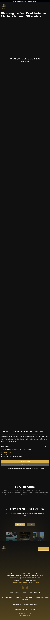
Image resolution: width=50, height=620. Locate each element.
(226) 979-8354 (7, 452)
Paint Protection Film (7, 597)
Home (11, 592)
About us (17, 592)
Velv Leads (27, 615)
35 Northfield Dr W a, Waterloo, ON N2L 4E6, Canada (25, 582)
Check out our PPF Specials (10, 356)
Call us (31, 524)
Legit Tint (14, 88)
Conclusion (9, 151)
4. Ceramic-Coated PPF (11, 139)
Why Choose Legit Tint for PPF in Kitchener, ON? (19, 145)
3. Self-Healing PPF (10, 135)
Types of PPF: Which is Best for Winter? (16, 123)
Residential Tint (19, 609)
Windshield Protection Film (41, 597)
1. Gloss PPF (8, 128)
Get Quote (20, 524)
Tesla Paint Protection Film (31, 604)
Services (25, 592)
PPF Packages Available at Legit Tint (15, 148)
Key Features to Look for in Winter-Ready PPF (18, 142)
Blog (31, 592)
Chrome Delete (28, 597)
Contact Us (44, 548)
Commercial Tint (30, 609)
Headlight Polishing (25, 599)
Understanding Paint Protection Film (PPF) (17, 118)
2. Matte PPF (8, 131)
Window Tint (18, 597)
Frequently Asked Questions (13, 154)
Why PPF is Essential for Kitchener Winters (17, 121)
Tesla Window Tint (17, 604)
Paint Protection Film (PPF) (10, 162)
